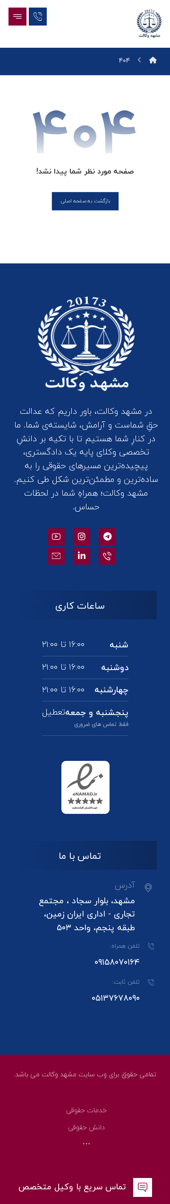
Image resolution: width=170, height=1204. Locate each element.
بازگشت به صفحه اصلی (85, 201)
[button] (17, 17)
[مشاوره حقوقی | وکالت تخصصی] (149, 23)
